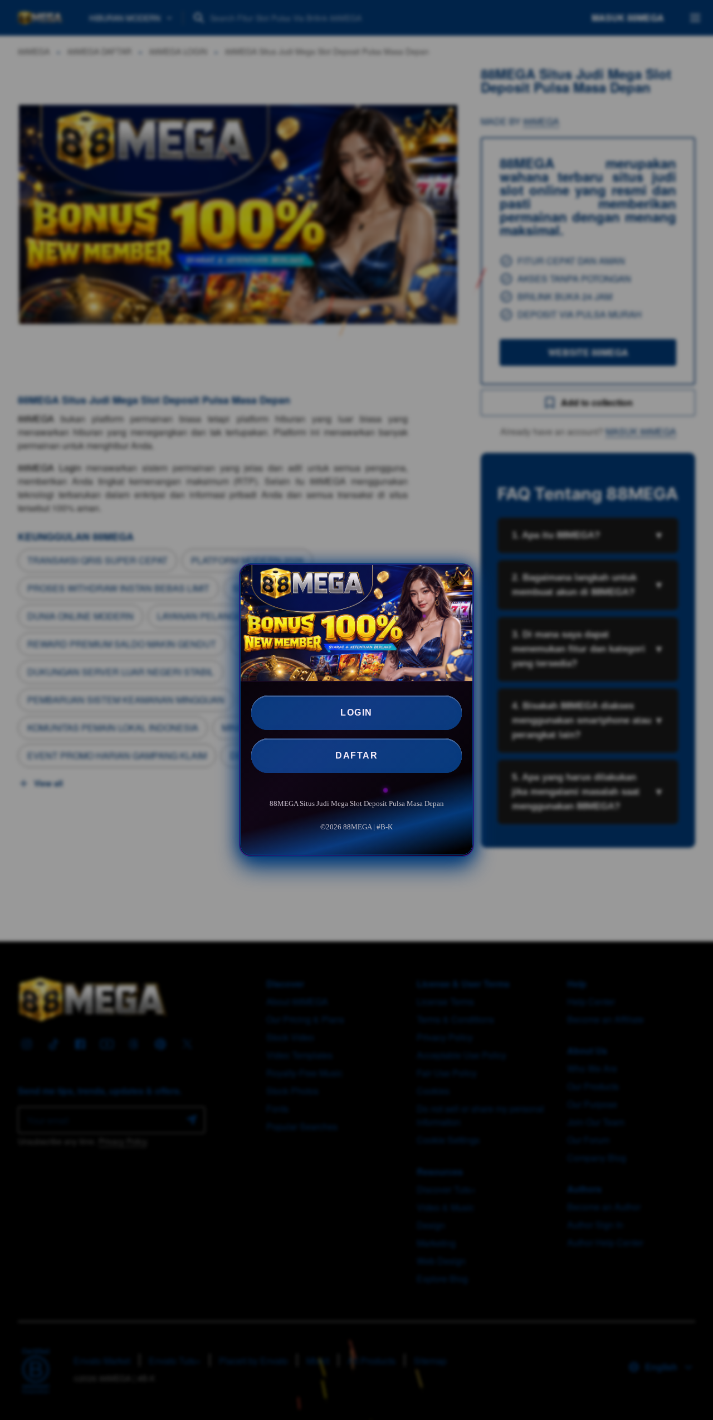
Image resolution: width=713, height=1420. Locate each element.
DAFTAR (356, 755)
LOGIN (356, 712)
